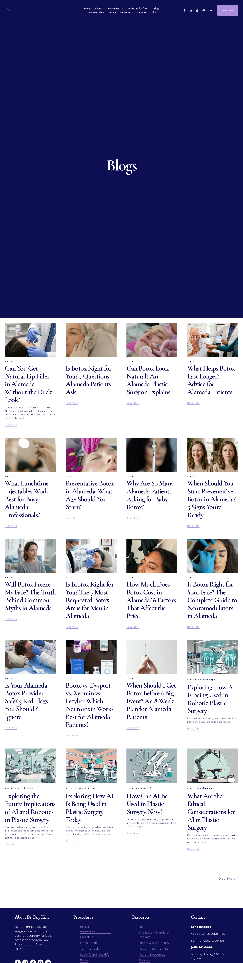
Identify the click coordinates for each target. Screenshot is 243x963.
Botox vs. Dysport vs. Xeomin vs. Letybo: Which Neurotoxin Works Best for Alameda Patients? (89, 705)
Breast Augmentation (90, 929)
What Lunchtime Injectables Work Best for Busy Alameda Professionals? (26, 499)
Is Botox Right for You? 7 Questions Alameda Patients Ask (88, 380)
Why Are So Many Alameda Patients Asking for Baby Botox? (149, 495)
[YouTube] (203, 10)
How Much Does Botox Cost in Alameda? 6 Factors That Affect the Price (151, 600)
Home (87, 8)
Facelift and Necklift (94, 954)
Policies (144, 960)
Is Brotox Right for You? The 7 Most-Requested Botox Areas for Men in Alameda (90, 600)
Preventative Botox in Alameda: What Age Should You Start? (90, 495)
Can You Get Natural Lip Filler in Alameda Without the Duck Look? (28, 384)
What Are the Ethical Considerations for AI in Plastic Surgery (211, 812)
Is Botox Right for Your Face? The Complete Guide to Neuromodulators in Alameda (212, 600)
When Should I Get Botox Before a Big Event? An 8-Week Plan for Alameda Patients (151, 701)
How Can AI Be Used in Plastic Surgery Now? (147, 804)
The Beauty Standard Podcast (154, 935)
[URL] (210, 10)
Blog (142, 926)
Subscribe (228, 10)
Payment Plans (96, 12)
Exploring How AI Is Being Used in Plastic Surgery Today (89, 808)
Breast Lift (87, 937)
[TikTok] (197, 10)
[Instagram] (191, 10)
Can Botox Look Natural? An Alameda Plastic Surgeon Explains (148, 380)
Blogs (156, 8)
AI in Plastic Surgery (207, 679)
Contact (112, 12)
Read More (11, 425)
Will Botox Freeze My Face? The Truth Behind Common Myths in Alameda (30, 596)
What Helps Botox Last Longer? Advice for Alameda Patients (211, 380)
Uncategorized (143, 788)
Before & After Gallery (154, 942)
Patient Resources (152, 954)
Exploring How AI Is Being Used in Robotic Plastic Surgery (211, 699)
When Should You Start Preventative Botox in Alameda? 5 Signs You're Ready (211, 499)
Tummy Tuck (89, 948)
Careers (141, 12)
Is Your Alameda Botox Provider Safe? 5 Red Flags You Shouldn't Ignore (26, 701)
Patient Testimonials (153, 948)
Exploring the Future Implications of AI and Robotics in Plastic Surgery (30, 808)
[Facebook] (184, 10)
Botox (84, 960)
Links (152, 12)
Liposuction (88, 942)
